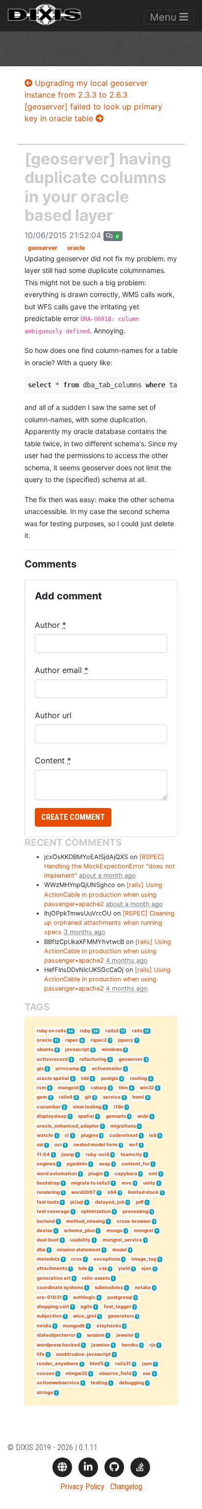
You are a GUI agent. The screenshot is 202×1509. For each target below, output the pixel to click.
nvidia (44, 1325)
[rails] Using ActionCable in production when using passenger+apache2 (103, 894)
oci (58, 1144)
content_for (136, 1163)
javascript (77, 1049)
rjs (152, 1344)
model (119, 1249)
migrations (123, 1126)
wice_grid (84, 1316)
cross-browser (134, 1221)
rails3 (112, 1030)
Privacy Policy (82, 1486)
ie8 (152, 1135)
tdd (85, 1078)
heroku (130, 1344)
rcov (76, 1259)
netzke (143, 1287)
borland (46, 1221)
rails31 (123, 1363)
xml (153, 1173)
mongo (114, 1230)
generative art (54, 1278)
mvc (127, 1183)
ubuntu (45, 1049)
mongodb (74, 1325)
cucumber (49, 1106)
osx (147, 1373)
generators (121, 1316)
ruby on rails (51, 1030)
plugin (95, 1173)
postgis (109, 1078)
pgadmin (77, 1163)
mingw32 (76, 1373)
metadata (48, 1259)
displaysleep (52, 1116)
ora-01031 (49, 1297)
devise (44, 1230)
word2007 (83, 1192)
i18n (119, 1106)
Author (50, 625)
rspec (71, 1040)
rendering (48, 1192)
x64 (112, 1192)
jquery (125, 1040)
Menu (164, 17)
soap (104, 1163)
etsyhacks (109, 1325)
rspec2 (99, 1040)
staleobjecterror (56, 1335)
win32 (147, 1087)
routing (138, 1078)
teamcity (131, 1154)
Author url (53, 715)
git (88, 1097)
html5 (96, 1363)
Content (53, 760)
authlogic (84, 1297)
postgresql (119, 1297)
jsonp (67, 1154)
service (112, 1097)
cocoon (45, 1373)
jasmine (100, 1344)
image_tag (143, 1259)
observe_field (115, 1373)
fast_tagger (117, 1306)
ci (67, 1135)
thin (123, 1087)
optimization (96, 1211)
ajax (146, 1268)
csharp (99, 1087)
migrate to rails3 (90, 1183)
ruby (85, 1030)
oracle (76, 247)
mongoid (68, 1087)
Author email (61, 670)
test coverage (53, 1211)
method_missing (85, 1221)
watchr (45, 1135)
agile (86, 1306)
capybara (126, 1173)
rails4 (66, 1097)
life (41, 1354)
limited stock (143, 1192)
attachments (52, 1268)
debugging (131, 1382)
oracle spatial (53, 1078)
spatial (86, 1116)
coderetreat (123, 1135)
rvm (41, 1087)
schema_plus (79, 1230)
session (95, 1335)
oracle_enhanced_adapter (68, 1126)
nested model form (96, 1144)
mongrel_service (122, 1239)
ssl (40, 1144)
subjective (49, 1316)
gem (42, 1097)
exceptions (107, 1259)
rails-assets (96, 1278)
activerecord (52, 1059)
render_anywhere (57, 1363)
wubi (143, 1116)
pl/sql (76, 1202)
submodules (109, 1287)
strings (45, 1392)
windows (111, 1049)
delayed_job (110, 1202)
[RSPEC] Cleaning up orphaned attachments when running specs (109, 923)
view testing (87, 1106)
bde (82, 1268)
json (147, 1363)
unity (149, 1183)
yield (124, 1268)
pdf (140, 1202)
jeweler (125, 1335)
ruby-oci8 (97, 1154)
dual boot (48, 1239)
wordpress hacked (58, 1344)
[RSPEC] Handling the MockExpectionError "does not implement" (109, 866)
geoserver (42, 247)
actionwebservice (58, 1382)
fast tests (48, 1202)
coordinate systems (60, 1287)
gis (40, 1068)
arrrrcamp (67, 1068)
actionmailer (107, 1068)
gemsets (116, 1116)
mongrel (143, 1230)
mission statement (79, 1249)
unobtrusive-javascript (83, 1354)
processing (136, 1211)
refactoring (92, 1059)
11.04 (43, 1154)
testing (99, 1382)
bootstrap (48, 1183)
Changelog (126, 1486)
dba (41, 1249)
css (103, 1268)
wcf (133, 1144)
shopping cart (53, 1306)
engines (46, 1163)
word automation (57, 1173)
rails (137, 1030)
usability (80, 1239)
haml (138, 1097)
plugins (89, 1135)
